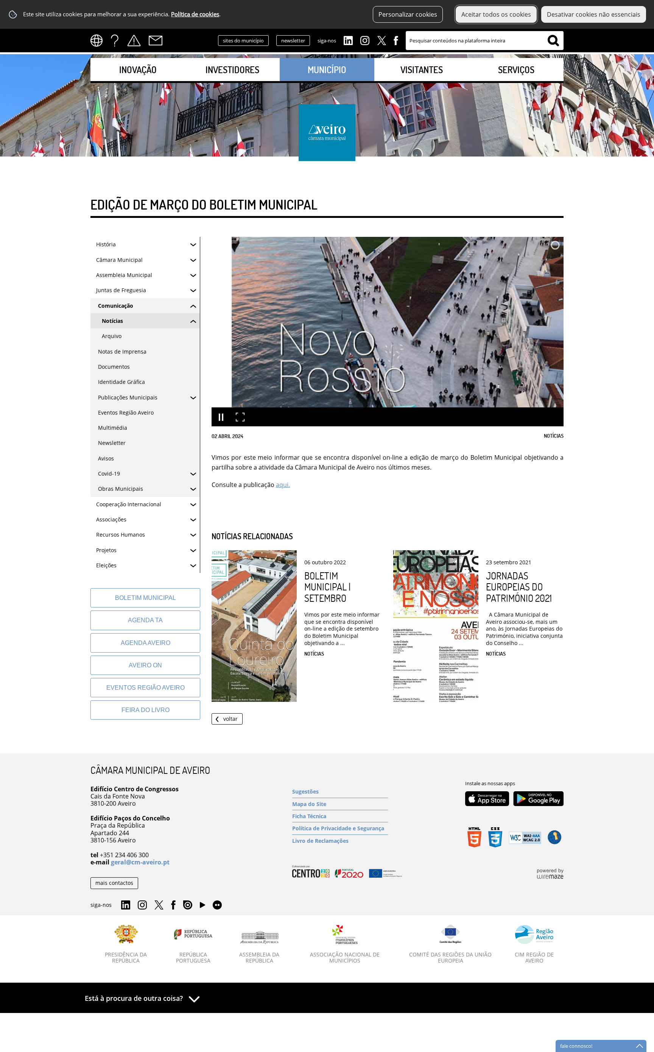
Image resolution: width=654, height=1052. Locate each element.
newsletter (293, 40)
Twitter (381, 40)
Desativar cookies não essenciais (593, 14)
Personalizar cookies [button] (407, 14)
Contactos (155, 40)
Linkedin (348, 40)
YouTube (202, 907)
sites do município (243, 40)
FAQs (114, 40)
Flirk (217, 905)
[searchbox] (485, 40)
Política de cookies (195, 14)
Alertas (134, 40)
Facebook (396, 40)
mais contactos (114, 882)
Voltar (230, 718)
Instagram (364, 40)
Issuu (187, 905)
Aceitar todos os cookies (496, 14)
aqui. (283, 485)
